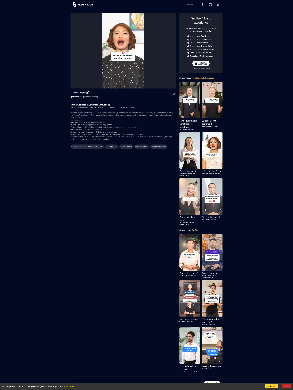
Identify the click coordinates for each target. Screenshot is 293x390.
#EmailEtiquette (184, 224)
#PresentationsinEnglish (191, 371)
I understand (272, 386)
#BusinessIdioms (188, 321)
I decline (286, 386)
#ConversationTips (209, 324)
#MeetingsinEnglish (190, 275)
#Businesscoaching (207, 277)
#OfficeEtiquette (184, 175)
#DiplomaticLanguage (188, 129)
